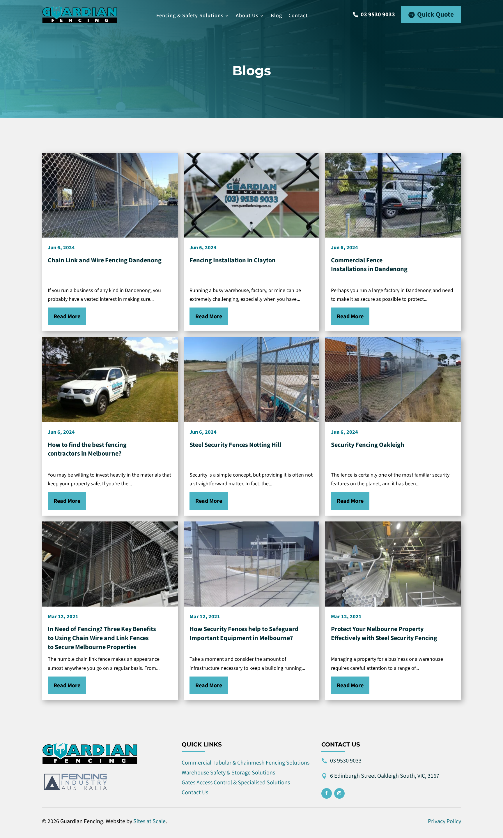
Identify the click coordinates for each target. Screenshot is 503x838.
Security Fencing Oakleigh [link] (367, 444)
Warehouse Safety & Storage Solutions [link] (228, 773)
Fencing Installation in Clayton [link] (232, 260)
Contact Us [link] (195, 792)
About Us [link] (247, 15)
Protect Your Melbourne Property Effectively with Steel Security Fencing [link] (384, 633)
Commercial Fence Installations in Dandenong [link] (369, 265)
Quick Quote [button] (435, 14)
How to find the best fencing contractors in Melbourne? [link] (87, 449)
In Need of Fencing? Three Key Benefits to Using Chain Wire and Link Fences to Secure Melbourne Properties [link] (102, 637)
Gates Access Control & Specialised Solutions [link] (236, 783)
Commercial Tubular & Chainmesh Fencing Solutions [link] (245, 763)
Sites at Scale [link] (149, 821)
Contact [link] (298, 15)
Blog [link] (276, 15)
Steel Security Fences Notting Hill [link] (235, 444)
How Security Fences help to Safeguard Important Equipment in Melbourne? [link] (244, 633)
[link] (80, 14)
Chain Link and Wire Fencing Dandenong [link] (105, 260)
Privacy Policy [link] (444, 821)
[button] (374, 14)
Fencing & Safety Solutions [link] (190, 15)
